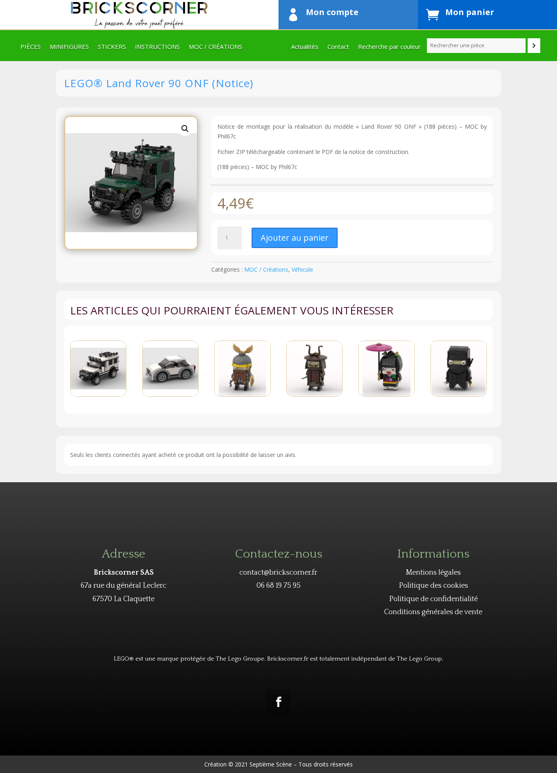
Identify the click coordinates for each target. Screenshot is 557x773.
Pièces (30, 47)
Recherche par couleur (389, 47)
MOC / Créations (215, 47)
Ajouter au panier (295, 237)
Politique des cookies (433, 586)
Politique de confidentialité (433, 599)
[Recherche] (534, 45)
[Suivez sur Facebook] (278, 702)
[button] (185, 128)
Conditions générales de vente (433, 612)
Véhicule (302, 269)
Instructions (157, 47)
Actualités (304, 47)
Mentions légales (433, 573)
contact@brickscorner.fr (278, 573)
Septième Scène (271, 764)
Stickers (112, 47)
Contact (338, 47)
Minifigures (69, 47)
